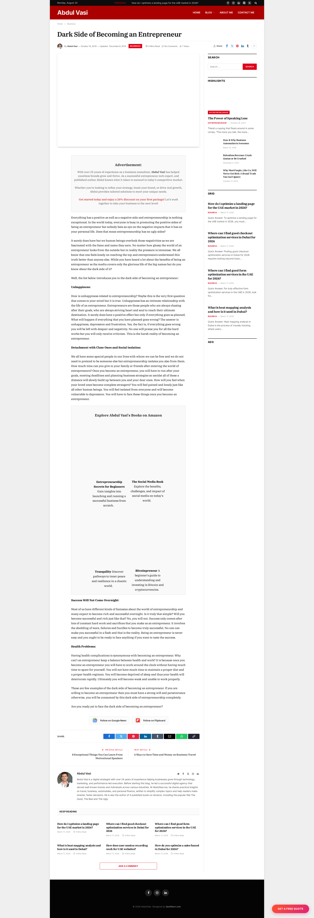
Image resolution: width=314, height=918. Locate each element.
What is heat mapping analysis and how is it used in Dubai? (79, 847)
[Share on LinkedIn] (242, 46)
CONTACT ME (246, 12)
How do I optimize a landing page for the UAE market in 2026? (165, 2)
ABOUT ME (226, 12)
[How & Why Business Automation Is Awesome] (214, 143)
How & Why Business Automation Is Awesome (236, 142)
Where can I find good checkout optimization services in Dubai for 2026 (127, 827)
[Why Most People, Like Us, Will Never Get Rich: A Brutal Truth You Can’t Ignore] (214, 173)
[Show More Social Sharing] (254, 46)
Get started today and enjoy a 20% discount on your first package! (122, 199)
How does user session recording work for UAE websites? (127, 847)
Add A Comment (128, 866)
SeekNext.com (173, 906)
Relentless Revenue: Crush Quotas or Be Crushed (237, 157)
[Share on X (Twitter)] (232, 46)
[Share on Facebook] (226, 46)
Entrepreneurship (218, 112)
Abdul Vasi (72, 46)
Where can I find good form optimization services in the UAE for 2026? (175, 827)
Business (135, 46)
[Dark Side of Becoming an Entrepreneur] (128, 100)
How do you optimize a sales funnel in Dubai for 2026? (177, 847)
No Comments (171, 46)
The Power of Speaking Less (227, 118)
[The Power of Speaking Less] (232, 100)
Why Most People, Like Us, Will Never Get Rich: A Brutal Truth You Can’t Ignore (240, 173)
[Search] (255, 3)
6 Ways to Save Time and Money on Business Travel (165, 754)
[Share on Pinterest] (237, 46)
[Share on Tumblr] (247, 46)
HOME (196, 12)
